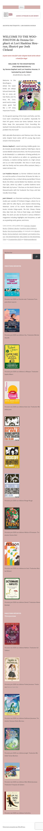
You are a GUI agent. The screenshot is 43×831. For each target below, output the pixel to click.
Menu (21, 7)
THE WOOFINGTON (12, 237)
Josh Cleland (23, 234)
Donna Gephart (13, 234)
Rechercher (8, 253)
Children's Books (13, 228)
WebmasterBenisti (30, 239)
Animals (27, 226)
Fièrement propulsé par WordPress (14, 827)
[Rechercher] (36, 256)
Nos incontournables (15, 231)
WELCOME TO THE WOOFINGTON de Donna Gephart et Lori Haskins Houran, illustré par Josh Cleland (20, 43)
